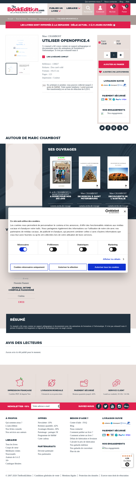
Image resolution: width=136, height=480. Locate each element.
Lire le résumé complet (57, 57)
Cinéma (21, 296)
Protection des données (88, 475)
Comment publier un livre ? (81, 432)
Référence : (47, 64)
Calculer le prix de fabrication (82, 442)
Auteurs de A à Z (13, 457)
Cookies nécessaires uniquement (29, 267)
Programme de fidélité (47, 435)
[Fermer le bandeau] (125, 211)
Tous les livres (12, 444)
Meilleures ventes (13, 451)
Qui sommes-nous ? (93, 2)
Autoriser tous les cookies (107, 267)
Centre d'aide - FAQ (78, 422)
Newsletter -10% (45, 422)
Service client (116, 390)
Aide (127, 2)
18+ (7, 460)
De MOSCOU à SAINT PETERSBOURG (89, 197)
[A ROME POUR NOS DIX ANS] (60, 172)
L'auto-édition (11, 426)
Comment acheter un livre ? (81, 435)
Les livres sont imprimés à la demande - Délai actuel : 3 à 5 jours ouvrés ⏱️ (68, 25)
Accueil (10, 19)
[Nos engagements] (113, 113)
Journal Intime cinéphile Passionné (21, 289)
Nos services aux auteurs (16, 432)
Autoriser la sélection (68, 267)
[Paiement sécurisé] (113, 100)
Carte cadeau (43, 438)
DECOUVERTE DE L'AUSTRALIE (118, 197)
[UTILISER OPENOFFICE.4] (21, 60)
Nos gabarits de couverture (81, 448)
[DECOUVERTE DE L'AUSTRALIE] (118, 172)
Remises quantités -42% (48, 426)
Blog (121, 2)
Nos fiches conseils (14, 429)
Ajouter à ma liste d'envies (115, 72)
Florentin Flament (21, 283)
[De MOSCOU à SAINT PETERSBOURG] (89, 172)
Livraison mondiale (52, 390)
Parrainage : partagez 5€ (48, 432)
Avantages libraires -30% (48, 429)
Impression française (20, 390)
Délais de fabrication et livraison (83, 438)
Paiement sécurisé (84, 390)
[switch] (53, 249)
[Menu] (131, 454)
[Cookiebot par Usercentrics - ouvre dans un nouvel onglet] (107, 211)
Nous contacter (110, 2)
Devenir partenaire (45, 451)
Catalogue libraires (13, 463)
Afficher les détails (111, 259)
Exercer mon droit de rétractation (115, 475)
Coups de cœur (12, 447)
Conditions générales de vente (46, 475)
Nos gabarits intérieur (79, 445)
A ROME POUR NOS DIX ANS (60, 197)
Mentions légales (69, 475)
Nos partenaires (44, 454)
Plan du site (75, 451)
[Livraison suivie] (113, 85)
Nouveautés (11, 454)
